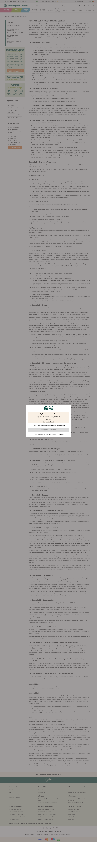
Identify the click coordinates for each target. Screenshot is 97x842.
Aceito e (49, 425)
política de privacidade (58, 425)
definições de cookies (44, 425)
